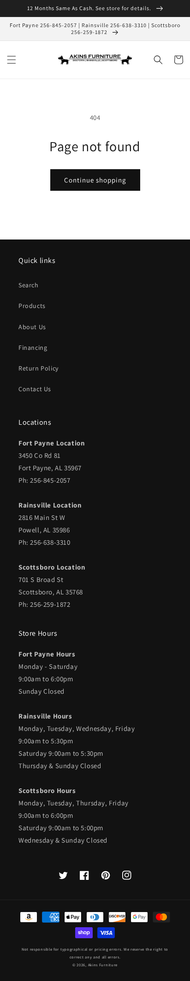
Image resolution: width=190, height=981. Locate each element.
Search (28, 285)
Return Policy (38, 368)
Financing (32, 347)
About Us (32, 327)
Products (32, 306)
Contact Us (34, 389)
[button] (11, 60)
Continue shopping (95, 180)
